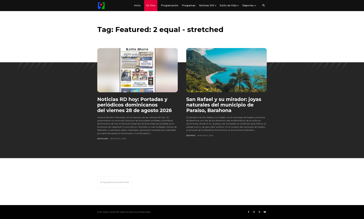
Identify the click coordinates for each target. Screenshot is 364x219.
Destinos (190, 136)
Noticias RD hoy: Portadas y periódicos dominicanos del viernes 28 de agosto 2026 (134, 104)
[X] (259, 212)
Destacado (102, 139)
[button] (263, 5)
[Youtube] (265, 212)
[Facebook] (249, 212)
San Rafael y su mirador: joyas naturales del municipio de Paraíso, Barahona (223, 104)
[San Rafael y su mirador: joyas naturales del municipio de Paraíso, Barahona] (226, 70)
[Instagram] (254, 212)
